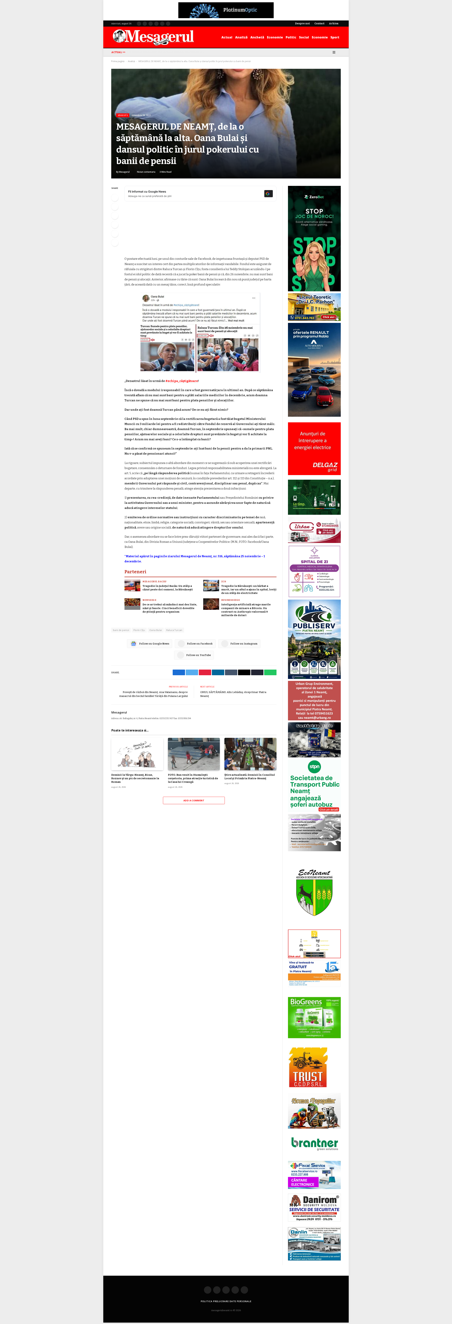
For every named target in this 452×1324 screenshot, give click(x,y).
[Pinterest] (114, 224)
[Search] (339, 52)
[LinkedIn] (114, 215)
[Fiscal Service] (314, 1175)
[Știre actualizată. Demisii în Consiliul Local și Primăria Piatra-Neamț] (250, 754)
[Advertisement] (200, 230)
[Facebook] (114, 197)
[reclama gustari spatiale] (314, 756)
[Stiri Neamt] (153, 37)
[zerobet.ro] (314, 290)
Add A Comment (193, 800)
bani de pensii (121, 630)
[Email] (114, 233)
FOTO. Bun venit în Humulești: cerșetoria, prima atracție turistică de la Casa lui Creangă (193, 778)
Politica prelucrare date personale (226, 1301)
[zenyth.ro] (314, 1017)
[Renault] (314, 415)
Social (304, 37)
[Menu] (334, 52)
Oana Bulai (155, 630)
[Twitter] (114, 206)
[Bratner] (314, 1154)
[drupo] (314, 957)
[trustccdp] (308, 1086)
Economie (275, 37)
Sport (335, 37)
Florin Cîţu (139, 630)
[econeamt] (314, 926)
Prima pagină (117, 61)
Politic (291, 37)
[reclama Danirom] (314, 1220)
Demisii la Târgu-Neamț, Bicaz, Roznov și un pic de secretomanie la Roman (135, 778)
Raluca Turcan (174, 630)
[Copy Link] (114, 242)
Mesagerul (124, 171)
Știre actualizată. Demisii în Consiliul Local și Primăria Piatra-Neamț (249, 776)
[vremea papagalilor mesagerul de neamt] (314, 1111)
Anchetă (257, 37)
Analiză (241, 37)
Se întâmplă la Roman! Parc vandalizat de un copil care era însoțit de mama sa (166, 52)
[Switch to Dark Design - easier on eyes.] (329, 52)
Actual (226, 37)
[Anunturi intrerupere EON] (314, 448)
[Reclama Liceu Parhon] (314, 320)
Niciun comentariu (146, 171)
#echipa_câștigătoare (181, 381)
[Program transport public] (314, 513)
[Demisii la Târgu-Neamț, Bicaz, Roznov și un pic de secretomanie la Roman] (137, 754)
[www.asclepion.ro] (314, 596)
